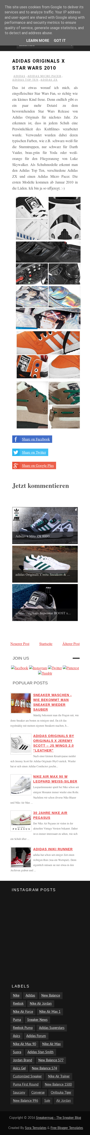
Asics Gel (19, 1068)
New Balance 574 (44, 1068)
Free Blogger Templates (67, 1128)
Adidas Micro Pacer (44, 76)
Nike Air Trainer (59, 1076)
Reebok (18, 1003)
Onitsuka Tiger (61, 1092)
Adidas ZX (48, 79)
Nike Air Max (51, 1044)
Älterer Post (71, 643)
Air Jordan (63, 1100)
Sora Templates (35, 1128)
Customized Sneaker (27, 1076)
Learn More (37, 40)
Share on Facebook (36, 439)
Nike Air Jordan (41, 1003)
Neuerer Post (19, 643)
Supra (17, 1052)
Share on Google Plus (38, 465)
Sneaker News (37, 1020)
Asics (16, 1036)
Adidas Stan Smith (40, 1052)
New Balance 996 (25, 1100)
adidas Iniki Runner (53, 849)
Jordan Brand (22, 1060)
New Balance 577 (50, 1060)
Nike (16, 995)
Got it (60, 40)
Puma (17, 1020)
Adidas (19, 76)
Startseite (45, 643)
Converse (38, 1092)
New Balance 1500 (58, 1084)
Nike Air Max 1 (49, 1011)
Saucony (19, 1092)
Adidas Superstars (51, 1028)
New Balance (50, 995)
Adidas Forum (36, 1036)
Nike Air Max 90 (24, 1044)
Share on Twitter (34, 452)
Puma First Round (26, 1084)
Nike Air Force (23, 1011)
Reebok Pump (23, 1028)
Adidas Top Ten (25, 79)
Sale (47, 1100)
